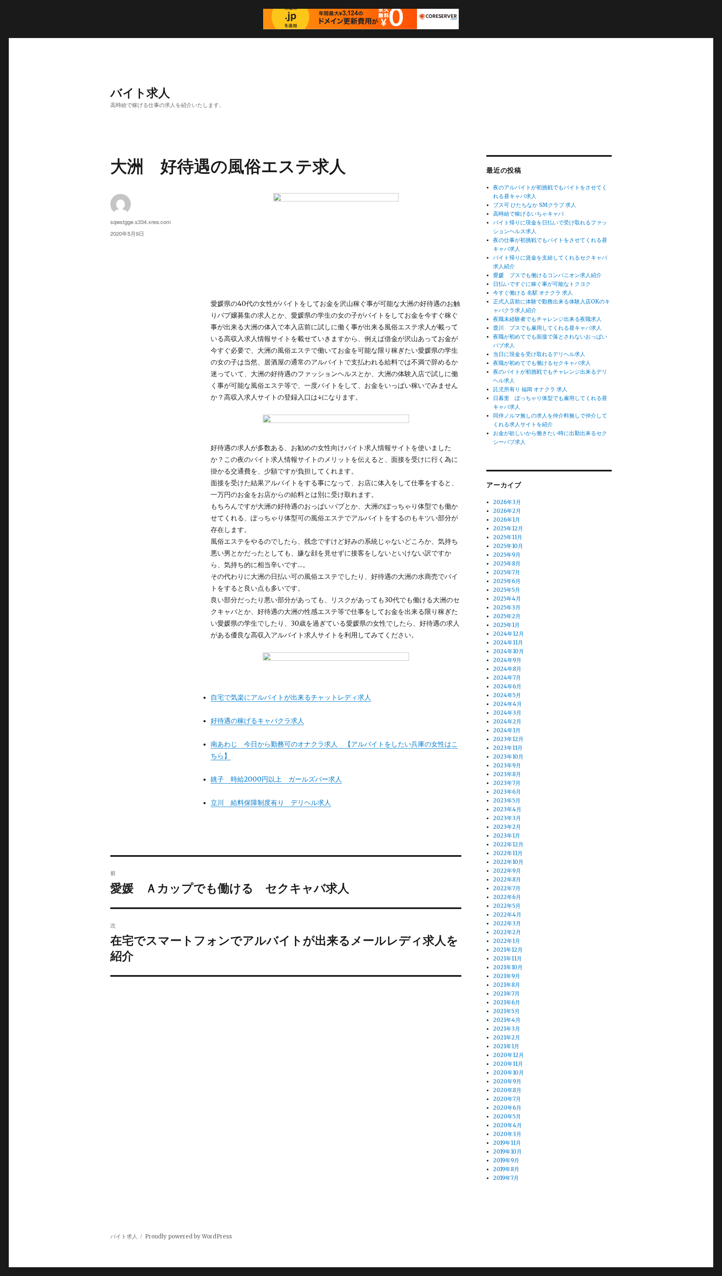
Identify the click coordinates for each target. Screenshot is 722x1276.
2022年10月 (508, 862)
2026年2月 (507, 510)
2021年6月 (506, 1002)
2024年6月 (507, 686)
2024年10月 (508, 651)
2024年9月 (507, 660)
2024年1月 (507, 730)
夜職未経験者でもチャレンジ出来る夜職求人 (547, 319)
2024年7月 (507, 677)
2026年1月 (506, 519)
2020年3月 (507, 1134)
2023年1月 (506, 835)
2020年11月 (508, 1063)
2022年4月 (507, 914)
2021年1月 (506, 1046)
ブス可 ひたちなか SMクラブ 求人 (534, 205)
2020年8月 (507, 1090)
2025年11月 (507, 537)
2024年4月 (507, 704)
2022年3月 (507, 923)
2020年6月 (507, 1107)
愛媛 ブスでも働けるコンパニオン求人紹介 (547, 275)
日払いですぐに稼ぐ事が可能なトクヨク (542, 284)
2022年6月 (507, 897)
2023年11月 (508, 747)
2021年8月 (506, 984)
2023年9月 (507, 765)
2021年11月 (507, 958)
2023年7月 (507, 783)
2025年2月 (507, 616)
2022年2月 (507, 932)
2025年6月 (507, 581)
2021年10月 (508, 967)
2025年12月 (508, 528)
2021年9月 (506, 976)
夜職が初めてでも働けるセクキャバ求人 (542, 363)
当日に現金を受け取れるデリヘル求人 (539, 354)
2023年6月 (507, 791)
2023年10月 (508, 756)
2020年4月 (507, 1125)
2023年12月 (508, 739)
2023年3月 (507, 818)
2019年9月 (506, 1160)
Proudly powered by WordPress (188, 1236)
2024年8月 (507, 668)
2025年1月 (506, 625)
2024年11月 (508, 642)
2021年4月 (507, 1020)
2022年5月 (507, 905)
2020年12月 (508, 1055)
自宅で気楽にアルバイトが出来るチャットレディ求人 (291, 697)
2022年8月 (507, 879)
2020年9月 (507, 1081)
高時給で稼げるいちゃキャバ (528, 213)
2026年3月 (507, 502)
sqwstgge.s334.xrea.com (140, 222)
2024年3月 (507, 712)
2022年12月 (508, 844)
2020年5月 (507, 1116)
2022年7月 (507, 888)
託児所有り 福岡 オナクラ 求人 (530, 389)
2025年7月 (506, 572)
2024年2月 (507, 721)
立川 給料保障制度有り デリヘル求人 (271, 802)
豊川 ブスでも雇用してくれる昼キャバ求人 (547, 327)
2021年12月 (508, 949)
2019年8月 (506, 1169)
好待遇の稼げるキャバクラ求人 (257, 720)
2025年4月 (507, 598)
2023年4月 (507, 809)
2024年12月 (508, 633)
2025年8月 (507, 563)
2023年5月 (507, 800)
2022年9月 (507, 870)
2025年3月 (507, 607)
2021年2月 (506, 1037)
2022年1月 (506, 941)
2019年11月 (507, 1142)
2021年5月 (506, 1011)
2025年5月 (506, 589)
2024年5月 (507, 695)
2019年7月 (506, 1178)
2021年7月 (506, 993)
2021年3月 (506, 1028)
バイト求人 (140, 92)
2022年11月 (508, 853)
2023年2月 (507, 826)
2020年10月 (508, 1072)
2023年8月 (507, 774)
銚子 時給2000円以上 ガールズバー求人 (276, 779)
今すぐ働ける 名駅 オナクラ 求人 (533, 292)
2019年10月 (507, 1151)
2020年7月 (507, 1099)
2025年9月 (507, 554)
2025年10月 (508, 546)
